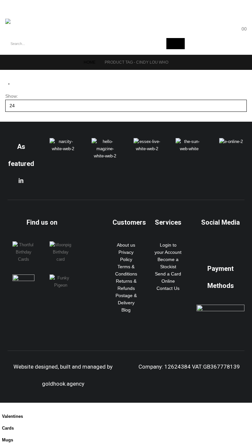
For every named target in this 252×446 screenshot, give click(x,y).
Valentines (12, 416)
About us (126, 245)
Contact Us (168, 288)
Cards (8, 428)
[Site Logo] (23, 21)
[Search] (175, 43)
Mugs (7, 440)
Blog (126, 310)
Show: (11, 96)
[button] (13, 9)
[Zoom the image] (63, 141)
